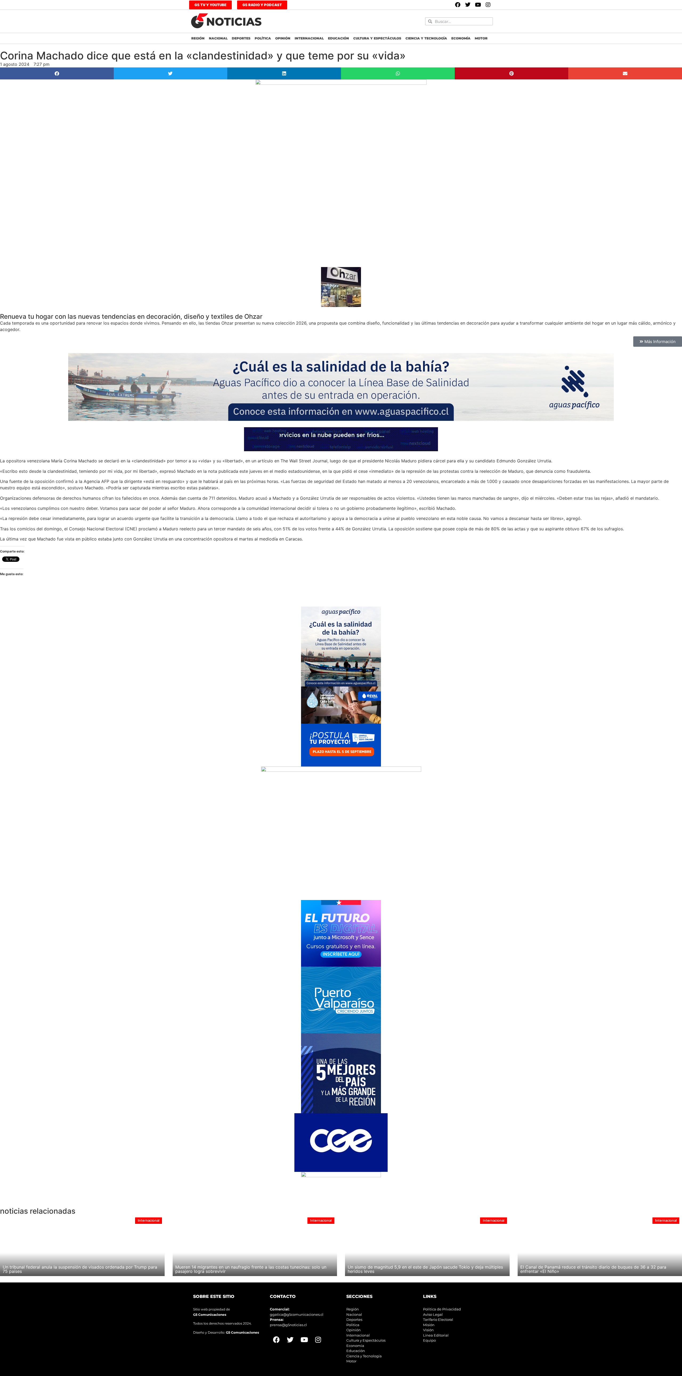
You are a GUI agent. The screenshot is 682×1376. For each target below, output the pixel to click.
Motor (481, 38)
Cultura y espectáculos (377, 38)
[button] (57, 73)
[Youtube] (478, 5)
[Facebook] (457, 5)
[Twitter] (468, 5)
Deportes (241, 38)
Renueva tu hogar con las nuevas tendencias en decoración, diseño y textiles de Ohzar (131, 316)
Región (198, 38)
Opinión (282, 38)
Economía (460, 38)
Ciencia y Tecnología (426, 38)
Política (263, 38)
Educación (338, 38)
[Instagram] (488, 5)
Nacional (218, 38)
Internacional (309, 38)
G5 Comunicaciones (209, 1315)
